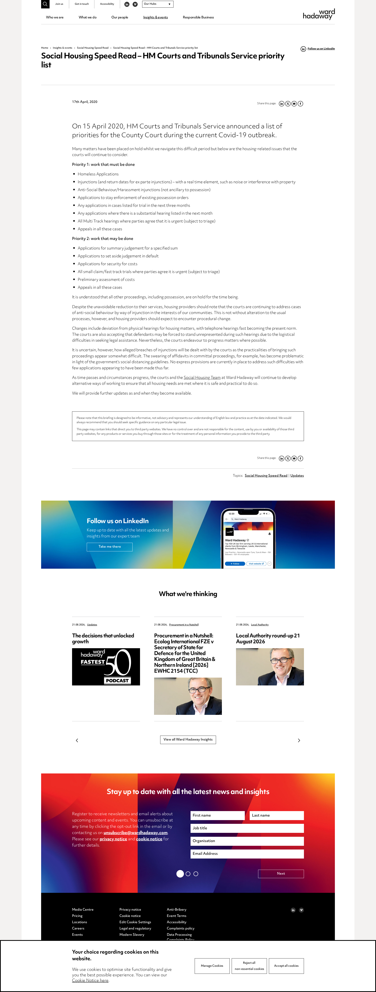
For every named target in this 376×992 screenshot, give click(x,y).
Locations (79, 922)
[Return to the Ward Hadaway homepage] (319, 14)
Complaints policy (180, 928)
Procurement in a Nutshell (184, 625)
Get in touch (82, 4)
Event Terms (176, 916)
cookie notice (149, 839)
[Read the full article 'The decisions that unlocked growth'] (106, 667)
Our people (119, 17)
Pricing (77, 916)
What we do (87, 17)
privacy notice (113, 839)
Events (77, 935)
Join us (59, 4)
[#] (45, 4)
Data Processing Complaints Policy (180, 937)
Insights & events (155, 17)
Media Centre (83, 910)
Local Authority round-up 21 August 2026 (268, 639)
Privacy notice (130, 910)
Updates (297, 476)
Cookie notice (130, 916)
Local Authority (260, 625)
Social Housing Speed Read (92, 48)
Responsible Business (198, 17)
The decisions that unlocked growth (103, 639)
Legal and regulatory (135, 928)
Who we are (54, 17)
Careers (78, 928)
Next (299, 740)
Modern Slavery (131, 935)
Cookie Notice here (90, 981)
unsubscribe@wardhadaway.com (136, 833)
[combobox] (158, 4)
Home (44, 48)
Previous (77, 740)
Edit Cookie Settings (135, 922)
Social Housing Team (202, 378)
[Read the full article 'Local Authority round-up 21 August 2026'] (270, 667)
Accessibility (107, 4)
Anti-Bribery (176, 910)
